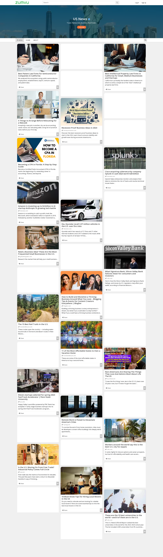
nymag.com (67, 424)
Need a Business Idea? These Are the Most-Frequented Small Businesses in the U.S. (37, 253)
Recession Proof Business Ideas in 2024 (79, 128)
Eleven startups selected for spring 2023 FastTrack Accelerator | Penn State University (36, 397)
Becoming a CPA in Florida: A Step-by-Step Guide (37, 165)
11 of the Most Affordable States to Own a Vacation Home (81, 352)
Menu (21, 40)
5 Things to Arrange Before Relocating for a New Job (37, 121)
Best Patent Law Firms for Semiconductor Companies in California (37, 74)
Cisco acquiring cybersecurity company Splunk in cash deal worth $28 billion (123, 172)
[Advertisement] (81, 56)
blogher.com (67, 306)
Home (28, 40)
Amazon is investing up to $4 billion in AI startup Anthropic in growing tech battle (37, 207)
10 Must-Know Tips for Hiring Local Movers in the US (81, 497)
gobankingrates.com (26, 256)
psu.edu (22, 402)
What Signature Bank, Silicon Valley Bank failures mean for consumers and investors (124, 273)
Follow (81, 27)
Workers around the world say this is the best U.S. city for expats (124, 445)
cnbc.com (109, 278)
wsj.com (22, 472)
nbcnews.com (111, 176)
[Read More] (57, 87)
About (35, 40)
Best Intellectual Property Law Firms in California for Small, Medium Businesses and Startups (123, 75)
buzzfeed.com (111, 379)
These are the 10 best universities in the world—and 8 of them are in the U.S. (123, 516)
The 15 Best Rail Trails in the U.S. (33, 324)
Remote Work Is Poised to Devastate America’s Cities (78, 421)
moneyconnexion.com (70, 130)
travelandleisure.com (26, 327)
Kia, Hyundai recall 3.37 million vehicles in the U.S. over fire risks (81, 225)
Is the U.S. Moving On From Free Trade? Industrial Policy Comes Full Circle (36, 468)
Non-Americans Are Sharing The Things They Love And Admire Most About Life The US (123, 374)
